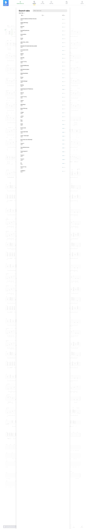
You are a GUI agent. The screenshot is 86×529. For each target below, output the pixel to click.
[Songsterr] (6, 3)
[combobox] (22, 15)
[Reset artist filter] (24, 13)
